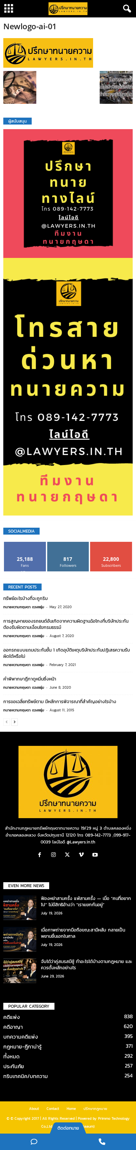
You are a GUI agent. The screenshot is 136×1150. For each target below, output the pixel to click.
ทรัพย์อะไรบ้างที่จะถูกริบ (25, 598)
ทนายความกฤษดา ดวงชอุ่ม (23, 607)
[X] (69, 855)
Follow (68, 544)
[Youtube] (96, 855)
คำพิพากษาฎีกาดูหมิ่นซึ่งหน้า (29, 679)
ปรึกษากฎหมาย (95, 1108)
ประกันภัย (13, 1066)
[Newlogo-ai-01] (68, 53)
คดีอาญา (13, 1027)
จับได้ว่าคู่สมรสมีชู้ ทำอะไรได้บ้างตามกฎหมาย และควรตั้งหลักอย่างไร (86, 964)
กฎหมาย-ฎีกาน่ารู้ (22, 1046)
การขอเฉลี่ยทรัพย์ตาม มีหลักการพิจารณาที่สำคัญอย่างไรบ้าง (59, 701)
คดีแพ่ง (11, 1017)
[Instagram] (55, 855)
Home (71, 1108)
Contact (53, 1108)
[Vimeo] (83, 855)
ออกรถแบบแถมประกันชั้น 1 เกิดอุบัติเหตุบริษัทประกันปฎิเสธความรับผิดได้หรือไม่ (66, 653)
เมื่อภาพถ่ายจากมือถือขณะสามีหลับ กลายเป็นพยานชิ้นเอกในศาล (83, 933)
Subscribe (111, 544)
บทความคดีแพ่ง (20, 1037)
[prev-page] (6, 721)
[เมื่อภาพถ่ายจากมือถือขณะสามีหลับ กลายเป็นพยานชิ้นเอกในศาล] (19, 939)
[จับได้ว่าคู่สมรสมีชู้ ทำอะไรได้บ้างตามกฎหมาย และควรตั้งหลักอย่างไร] (19, 970)
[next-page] (14, 721)
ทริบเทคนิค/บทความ (25, 1076)
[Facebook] (41, 855)
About (34, 1108)
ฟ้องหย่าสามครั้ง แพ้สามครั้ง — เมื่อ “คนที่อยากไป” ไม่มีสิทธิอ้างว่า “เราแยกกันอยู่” (86, 901)
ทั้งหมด (11, 1056)
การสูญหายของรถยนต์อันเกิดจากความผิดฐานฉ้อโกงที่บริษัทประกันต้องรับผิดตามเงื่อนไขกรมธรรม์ (65, 624)
